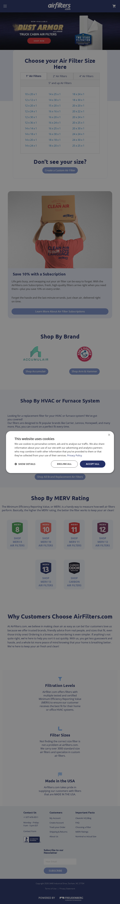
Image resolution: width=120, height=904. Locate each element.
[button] (25, 464)
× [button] (109, 434)
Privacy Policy (74, 455)
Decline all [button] (64, 463)
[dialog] (60, 452)
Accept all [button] (93, 463)
